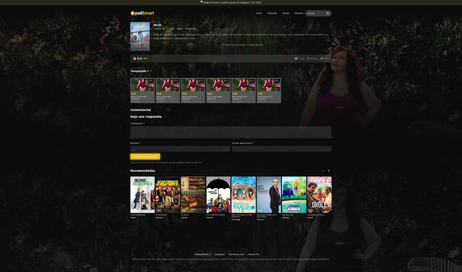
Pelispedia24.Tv (203, 254)
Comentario (137, 123)
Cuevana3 (220, 254)
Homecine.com (236, 254)
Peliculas (272, 13)
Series (286, 13)
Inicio (259, 13)
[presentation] (329, 171)
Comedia (157, 29)
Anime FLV (253, 254)
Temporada (139, 70)
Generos (299, 13)
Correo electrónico (242, 143)
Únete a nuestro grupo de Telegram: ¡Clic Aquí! (236, 2)
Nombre (135, 143)
